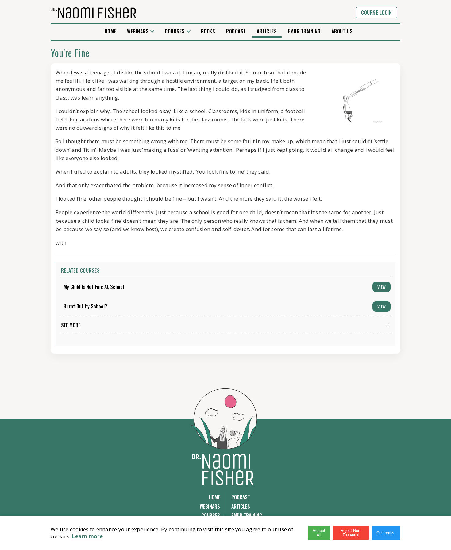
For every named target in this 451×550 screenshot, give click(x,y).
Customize (385, 533)
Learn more (87, 536)
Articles (267, 31)
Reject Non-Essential (351, 532)
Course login (376, 12)
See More (70, 325)
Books (208, 31)
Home (110, 31)
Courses (174, 31)
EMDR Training (304, 31)
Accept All (319, 532)
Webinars (137, 31)
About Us (342, 31)
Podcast (236, 31)
